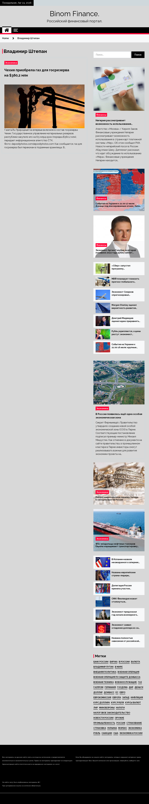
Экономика (11, 62)
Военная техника (103, 682)
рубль (96, 733)
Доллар (98, 692)
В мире (119, 667)
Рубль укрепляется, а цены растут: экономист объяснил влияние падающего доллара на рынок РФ (126, 333)
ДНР (131, 687)
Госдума (122, 687)
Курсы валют (133, 702)
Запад (125, 697)
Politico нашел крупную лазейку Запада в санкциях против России (117, 498)
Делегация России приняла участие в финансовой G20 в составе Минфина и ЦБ (125, 587)
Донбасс (109, 692)
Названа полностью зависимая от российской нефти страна (125, 640)
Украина (112, 728)
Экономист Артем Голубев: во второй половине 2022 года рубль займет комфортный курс (116, 251)
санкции (107, 733)
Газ (140, 682)
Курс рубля (117, 702)
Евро (122, 692)
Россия (120, 723)
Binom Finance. (74, 14)
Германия (110, 687)
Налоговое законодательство (111, 713)
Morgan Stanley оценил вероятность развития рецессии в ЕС (124, 307)
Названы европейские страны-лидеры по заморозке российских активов (125, 574)
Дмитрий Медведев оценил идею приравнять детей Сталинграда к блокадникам (125, 320)
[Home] (6, 30)
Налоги (120, 708)
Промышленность (104, 723)
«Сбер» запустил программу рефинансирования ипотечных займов (122, 267)
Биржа (113, 662)
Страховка (99, 728)
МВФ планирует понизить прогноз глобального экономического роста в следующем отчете (125, 280)
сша (115, 733)
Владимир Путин (103, 667)
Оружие (119, 718)
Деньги (139, 687)
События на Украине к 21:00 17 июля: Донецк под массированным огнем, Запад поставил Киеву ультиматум (118, 204)
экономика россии (130, 733)
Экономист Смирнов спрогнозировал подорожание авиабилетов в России (123, 294)
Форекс (122, 728)
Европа (116, 697)
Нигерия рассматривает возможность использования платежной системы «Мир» (113, 122)
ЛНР (95, 708)
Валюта (135, 662)
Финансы (101, 115)
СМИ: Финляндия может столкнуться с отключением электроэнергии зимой (124, 600)
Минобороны (107, 708)
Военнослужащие (126, 682)
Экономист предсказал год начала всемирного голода (124, 613)
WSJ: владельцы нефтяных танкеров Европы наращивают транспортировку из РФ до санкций (117, 545)
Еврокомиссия (102, 697)
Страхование (134, 723)
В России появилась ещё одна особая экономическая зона (119, 416)
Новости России (103, 718)
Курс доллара (101, 702)
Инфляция (137, 697)
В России (124, 662)
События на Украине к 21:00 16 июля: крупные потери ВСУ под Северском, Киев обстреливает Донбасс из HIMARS (126, 346)
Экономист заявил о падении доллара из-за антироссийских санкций (125, 627)
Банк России (100, 662)
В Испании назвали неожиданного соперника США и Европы (126, 561)
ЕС (117, 692)
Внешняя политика (104, 672)
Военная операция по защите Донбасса (116, 677)
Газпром (98, 687)
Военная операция (128, 672)
